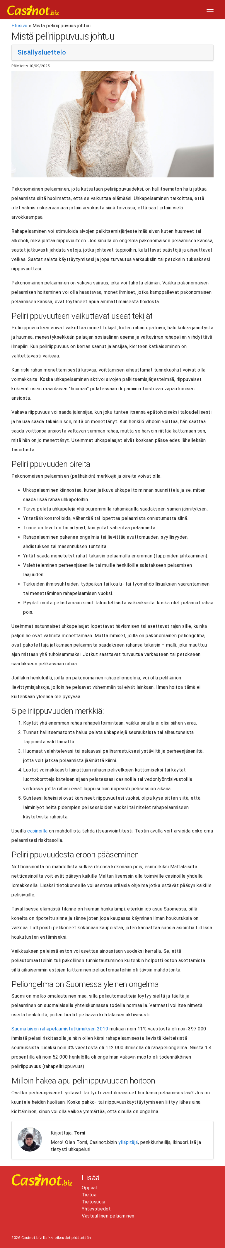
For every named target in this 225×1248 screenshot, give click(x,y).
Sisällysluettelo (42, 52)
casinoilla (37, 831)
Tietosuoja (93, 1202)
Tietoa (89, 1195)
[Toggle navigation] (210, 9)
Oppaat (90, 1188)
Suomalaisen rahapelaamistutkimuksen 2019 (59, 1029)
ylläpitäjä (128, 1142)
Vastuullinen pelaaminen (108, 1216)
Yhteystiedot (96, 1209)
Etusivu (19, 25)
